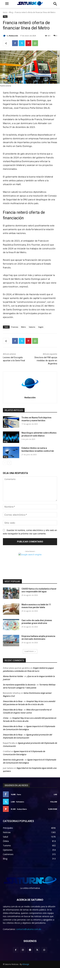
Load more (29, 651)
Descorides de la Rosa (12, 701)
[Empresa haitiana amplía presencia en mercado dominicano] (11, 640)
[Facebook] (15, 43)
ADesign (25, 964)
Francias (14, 327)
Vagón (40, 327)
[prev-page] (5, 463)
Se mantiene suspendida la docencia (19, 684)
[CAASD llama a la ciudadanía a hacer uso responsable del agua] (11, 593)
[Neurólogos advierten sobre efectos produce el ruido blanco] (11, 437)
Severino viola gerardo (13, 759)
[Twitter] (22, 43)
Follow (53, 802)
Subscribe (52, 809)
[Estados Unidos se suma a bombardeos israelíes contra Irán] (11, 452)
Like (55, 794)
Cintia (5, 718)
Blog (11, 12)
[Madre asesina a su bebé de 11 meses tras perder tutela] (11, 609)
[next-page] (9, 463)
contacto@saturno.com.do (28, 929)
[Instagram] (23, 950)
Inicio (5, 12)
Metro (23, 327)
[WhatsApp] (35, 43)
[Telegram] (30, 950)
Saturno (32, 327)
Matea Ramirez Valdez (13, 676)
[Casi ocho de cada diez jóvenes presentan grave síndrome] (11, 624)
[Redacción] (5, 35)
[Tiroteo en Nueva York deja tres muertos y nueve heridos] (11, 422)
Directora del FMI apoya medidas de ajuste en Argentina (46, 360)
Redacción (13, 36)
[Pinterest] (28, 43)
